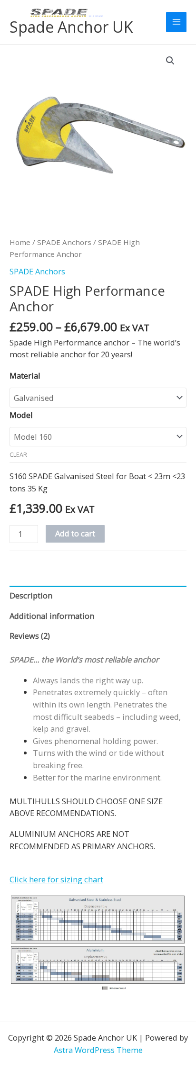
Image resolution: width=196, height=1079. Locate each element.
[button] (170, 60)
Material (25, 375)
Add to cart (75, 533)
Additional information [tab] (52, 615)
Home (20, 242)
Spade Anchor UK (71, 27)
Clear (18, 455)
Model (21, 414)
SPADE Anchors (64, 242)
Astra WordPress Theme (98, 1049)
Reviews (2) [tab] (30, 635)
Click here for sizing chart (56, 879)
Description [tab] (31, 595)
